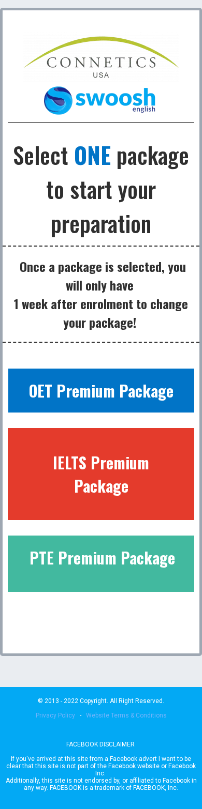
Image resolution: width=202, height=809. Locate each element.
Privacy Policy (55, 715)
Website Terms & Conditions (126, 715)
